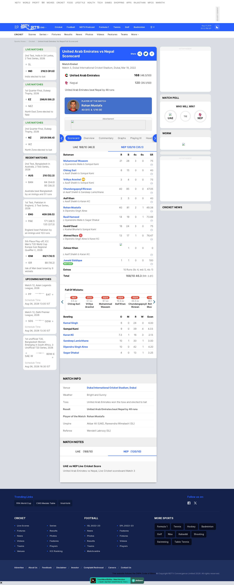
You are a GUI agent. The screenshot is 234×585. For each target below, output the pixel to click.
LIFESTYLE (80, 2)
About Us (32, 567)
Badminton (139, 27)
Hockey (191, 526)
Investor (75, 567)
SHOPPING (119, 2)
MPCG (151, 2)
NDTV (18, 2)
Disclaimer (61, 567)
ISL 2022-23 (93, 525)
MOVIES (50, 2)
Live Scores (23, 525)
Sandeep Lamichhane (76, 340)
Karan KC (68, 334)
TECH (100, 2)
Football (71, 27)
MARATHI (160, 2)
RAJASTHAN (139, 2)
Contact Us (126, 567)
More (134, 34)
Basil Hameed (71, 216)
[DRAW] (185, 116)
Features (112, 34)
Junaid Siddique (72, 260)
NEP (132, 147)
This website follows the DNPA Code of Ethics (134, 573)
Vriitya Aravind (74, 179)
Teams (124, 34)
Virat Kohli (65, 503)
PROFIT (35, 2)
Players (54, 546)
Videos (100, 34)
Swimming (162, 541)
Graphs (122, 138)
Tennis (117, 27)
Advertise (19, 567)
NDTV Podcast (87, 27)
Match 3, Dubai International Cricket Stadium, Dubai (91, 67)
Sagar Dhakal (71, 352)
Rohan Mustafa (72, 207)
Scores (32, 34)
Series (43, 34)
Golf (127, 27)
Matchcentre (93, 551)
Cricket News (172, 207)
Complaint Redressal (93, 567)
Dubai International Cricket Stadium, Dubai (111, 387)
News (79, 34)
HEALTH (91, 2)
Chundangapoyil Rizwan (77, 188)
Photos (89, 34)
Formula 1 (104, 27)
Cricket (58, 27)
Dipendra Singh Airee (75, 346)
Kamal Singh (70, 322)
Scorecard (73, 138)
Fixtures (56, 34)
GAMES (108, 2)
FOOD (70, 2)
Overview (89, 138)
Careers (112, 567)
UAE (84, 147)
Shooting (199, 534)
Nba (170, 534)
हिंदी (43, 2)
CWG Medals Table (45, 503)
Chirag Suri (69, 170)
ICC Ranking (56, 551)
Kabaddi (183, 534)
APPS (128, 2)
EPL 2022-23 (127, 525)
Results (68, 34)
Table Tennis (181, 541)
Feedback (47, 567)
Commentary (106, 138)
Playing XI (136, 138)
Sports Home (20, 41)
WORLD (26, 2)
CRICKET (61, 2)
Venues (21, 551)
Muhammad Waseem (75, 160)
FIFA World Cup (23, 503)
